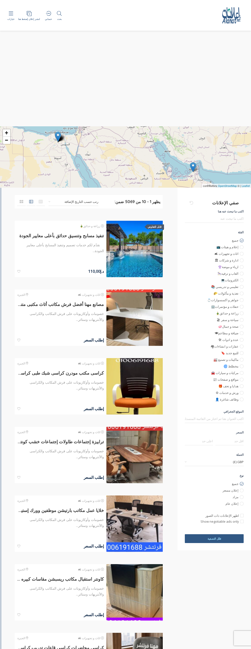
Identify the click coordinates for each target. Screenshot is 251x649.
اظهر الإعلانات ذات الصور (222, 515)
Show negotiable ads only (220, 521)
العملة (240, 455)
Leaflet (246, 186)
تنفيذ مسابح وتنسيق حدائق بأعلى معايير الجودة (61, 235)
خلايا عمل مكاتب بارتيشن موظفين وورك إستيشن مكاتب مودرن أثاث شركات (60, 510)
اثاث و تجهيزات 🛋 (226, 253)
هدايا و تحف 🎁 (228, 386)
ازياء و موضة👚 (228, 267)
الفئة (241, 232)
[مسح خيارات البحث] (191, 203)
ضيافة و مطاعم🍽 (226, 333)
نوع (242, 475)
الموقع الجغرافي (234, 411)
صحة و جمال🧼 (228, 326)
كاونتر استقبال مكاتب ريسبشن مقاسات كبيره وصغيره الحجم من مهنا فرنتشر (60, 579)
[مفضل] (19, 272)
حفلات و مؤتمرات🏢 (224, 306)
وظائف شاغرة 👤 (226, 399)
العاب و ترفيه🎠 (227, 273)
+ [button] (6, 133)
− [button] (6, 140)
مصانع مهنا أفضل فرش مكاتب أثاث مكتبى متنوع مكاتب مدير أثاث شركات (60, 304)
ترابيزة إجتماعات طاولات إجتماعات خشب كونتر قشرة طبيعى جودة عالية (60, 441)
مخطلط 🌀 (231, 366)
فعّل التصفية (214, 538)
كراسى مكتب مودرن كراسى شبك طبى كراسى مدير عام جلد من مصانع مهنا (60, 373)
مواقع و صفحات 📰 (225, 379)
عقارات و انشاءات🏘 (224, 346)
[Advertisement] (125, 89)
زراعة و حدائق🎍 (227, 313)
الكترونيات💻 (229, 280)
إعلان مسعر (230, 490)
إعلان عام (232, 503)
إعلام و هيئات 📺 (227, 247)
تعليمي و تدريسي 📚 (224, 287)
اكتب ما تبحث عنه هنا (231, 211)
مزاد (235, 497)
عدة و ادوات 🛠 (228, 339)
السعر (240, 432)
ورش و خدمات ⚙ (227, 392)
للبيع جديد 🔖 (229, 353)
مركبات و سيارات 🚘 (224, 373)
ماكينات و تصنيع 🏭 (225, 359)
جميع (235, 240)
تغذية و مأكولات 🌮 (225, 293)
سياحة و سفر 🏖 (227, 320)
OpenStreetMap (227, 186)
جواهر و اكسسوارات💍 (222, 300)
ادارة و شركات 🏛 (226, 260)
